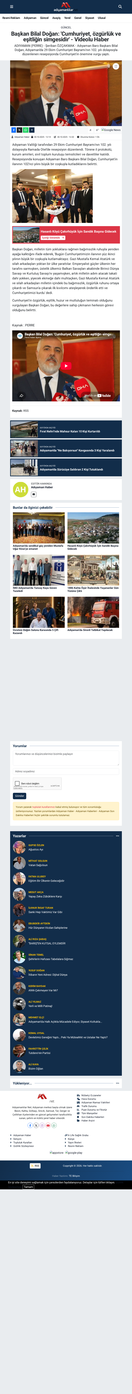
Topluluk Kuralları (22, 1142)
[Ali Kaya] (19, 1066)
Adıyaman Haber (21, 137)
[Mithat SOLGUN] (19, 862)
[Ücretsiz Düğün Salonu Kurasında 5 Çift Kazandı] (39, 612)
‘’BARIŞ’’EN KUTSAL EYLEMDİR (46, 943)
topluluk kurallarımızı (44, 807)
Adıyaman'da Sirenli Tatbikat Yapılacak (90, 630)
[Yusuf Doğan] (19, 972)
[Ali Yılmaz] (19, 1003)
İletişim (17, 1139)
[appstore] (57, 1152)
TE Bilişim (74, 1175)
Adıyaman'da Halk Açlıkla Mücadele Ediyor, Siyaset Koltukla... (65, 1021)
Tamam (28, 1187)
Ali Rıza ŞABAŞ (37, 939)
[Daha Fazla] (31, 130)
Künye (71, 1139)
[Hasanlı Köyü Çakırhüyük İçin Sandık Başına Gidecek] (93, 527)
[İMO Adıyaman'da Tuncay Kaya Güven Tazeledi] (39, 570)
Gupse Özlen (36, 845)
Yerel (67, 18)
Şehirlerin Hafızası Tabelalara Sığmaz (50, 959)
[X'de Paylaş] (19, 130)
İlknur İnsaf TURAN (40, 907)
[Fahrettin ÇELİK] (19, 1050)
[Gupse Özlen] (19, 847)
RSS (36, 1165)
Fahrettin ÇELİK (38, 1048)
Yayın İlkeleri (74, 1142)
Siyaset (89, 18)
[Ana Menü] (11, 6)
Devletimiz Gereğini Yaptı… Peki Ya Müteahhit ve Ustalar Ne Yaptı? (68, 1037)
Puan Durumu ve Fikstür (94, 1109)
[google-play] (74, 1152)
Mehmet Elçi (36, 1017)
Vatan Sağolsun (37, 865)
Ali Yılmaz (34, 1001)
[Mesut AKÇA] (19, 894)
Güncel (44, 18)
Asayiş (56, 18)
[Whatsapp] (54, 1125)
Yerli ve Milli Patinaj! (40, 1006)
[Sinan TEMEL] (19, 956)
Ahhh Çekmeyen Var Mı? (43, 990)
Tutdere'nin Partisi (39, 1053)
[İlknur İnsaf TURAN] (19, 909)
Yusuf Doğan (36, 970)
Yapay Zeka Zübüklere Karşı (45, 896)
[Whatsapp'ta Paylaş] (25, 130)
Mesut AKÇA (35, 892)
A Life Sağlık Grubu (78, 1135)
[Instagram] (42, 1125)
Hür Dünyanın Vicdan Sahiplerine (47, 927)
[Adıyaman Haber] (20, 489)
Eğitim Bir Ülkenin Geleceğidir (46, 880)
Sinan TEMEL (36, 954)
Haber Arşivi (88, 1120)
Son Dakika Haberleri (92, 1117)
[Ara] (120, 6)
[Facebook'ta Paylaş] (13, 130)
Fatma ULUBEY (37, 876)
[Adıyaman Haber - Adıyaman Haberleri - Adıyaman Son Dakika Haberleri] (66, 6)
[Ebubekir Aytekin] (19, 925)
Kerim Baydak (37, 986)
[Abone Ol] (111, 129)
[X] (36, 1125)
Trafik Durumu (89, 1106)
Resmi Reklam (11, 18)
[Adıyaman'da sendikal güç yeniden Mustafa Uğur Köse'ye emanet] (39, 527)
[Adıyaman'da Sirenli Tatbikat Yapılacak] (93, 612)
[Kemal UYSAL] (19, 1035)
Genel (77, 18)
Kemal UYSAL (36, 1033)
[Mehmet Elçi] (19, 1019)
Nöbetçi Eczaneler (91, 1095)
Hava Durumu (88, 1099)
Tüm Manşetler (89, 1113)
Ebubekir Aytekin (39, 923)
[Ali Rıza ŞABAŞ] (19, 941)
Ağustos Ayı (35, 849)
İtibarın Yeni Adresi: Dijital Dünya (47, 974)
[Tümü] (117, 835)
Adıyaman (30, 18)
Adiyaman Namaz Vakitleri (95, 1102)
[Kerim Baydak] (19, 988)
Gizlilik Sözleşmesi (23, 1146)
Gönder (19, 795)
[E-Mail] (33, 494)
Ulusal (101, 18)
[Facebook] (30, 1125)
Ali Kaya (33, 1064)
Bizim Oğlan (35, 1068)
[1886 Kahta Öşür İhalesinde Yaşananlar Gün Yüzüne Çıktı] (93, 570)
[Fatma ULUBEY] (19, 878)
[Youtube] (48, 1125)
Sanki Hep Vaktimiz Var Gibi (45, 912)
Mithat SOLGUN (37, 860)
